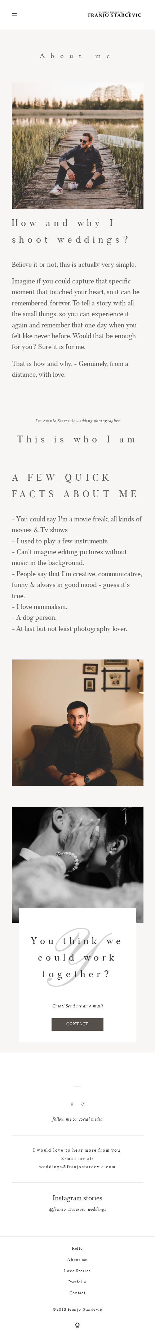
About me (77, 1260)
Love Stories (77, 1271)
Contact (77, 1293)
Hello (77, 1249)
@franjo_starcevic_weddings (77, 1209)
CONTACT (77, 1024)
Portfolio (77, 1282)
